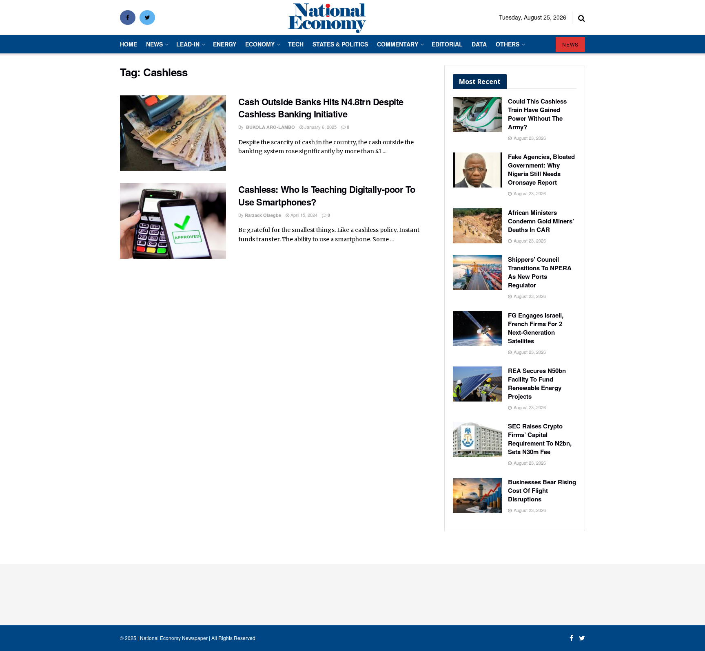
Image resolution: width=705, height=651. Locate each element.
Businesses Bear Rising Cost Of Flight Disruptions (542, 490)
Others (507, 44)
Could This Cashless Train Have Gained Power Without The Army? (537, 114)
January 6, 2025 (320, 127)
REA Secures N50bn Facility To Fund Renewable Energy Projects (537, 383)
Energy (224, 44)
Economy (260, 44)
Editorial (447, 44)
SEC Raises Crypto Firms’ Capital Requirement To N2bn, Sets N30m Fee (540, 438)
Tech (296, 44)
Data (479, 44)
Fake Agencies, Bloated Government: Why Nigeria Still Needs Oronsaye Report (541, 169)
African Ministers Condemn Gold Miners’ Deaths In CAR (541, 221)
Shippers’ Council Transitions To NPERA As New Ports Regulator (540, 272)
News (154, 44)
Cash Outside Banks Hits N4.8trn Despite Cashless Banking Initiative (320, 108)
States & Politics (340, 44)
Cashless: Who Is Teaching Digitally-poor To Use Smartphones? (326, 195)
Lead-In (188, 44)
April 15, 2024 (303, 215)
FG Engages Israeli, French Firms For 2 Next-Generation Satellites (535, 328)
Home (128, 44)
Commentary (397, 44)
